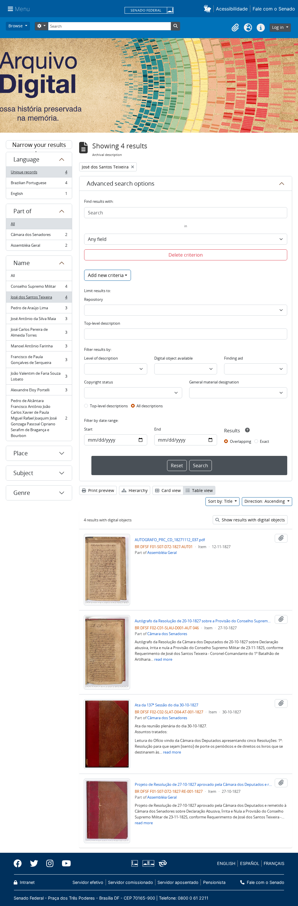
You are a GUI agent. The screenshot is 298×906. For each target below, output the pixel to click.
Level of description (101, 358)
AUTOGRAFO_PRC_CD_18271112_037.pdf (170, 539)
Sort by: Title (221, 501)
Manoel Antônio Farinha (38, 347)
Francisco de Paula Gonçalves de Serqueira (38, 359)
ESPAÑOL (249, 863)
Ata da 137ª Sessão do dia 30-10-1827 (166, 705)
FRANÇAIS (274, 863)
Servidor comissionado (130, 882)
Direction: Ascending (265, 501)
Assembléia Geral (38, 247)
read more (163, 659)
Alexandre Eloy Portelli (38, 391)
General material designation (214, 382)
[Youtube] (64, 863)
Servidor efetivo (87, 882)
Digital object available (173, 358)
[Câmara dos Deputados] (135, 863)
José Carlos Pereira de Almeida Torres (38, 332)
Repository (93, 299)
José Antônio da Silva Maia (38, 320)
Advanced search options (121, 183)
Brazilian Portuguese (38, 184)
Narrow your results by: (39, 145)
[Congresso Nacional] (148, 863)
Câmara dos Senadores (38, 236)
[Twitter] (34, 863)
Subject (23, 473)
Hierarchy (137, 490)
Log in (278, 27)
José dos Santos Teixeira (38, 298)
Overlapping (240, 441)
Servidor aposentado (177, 882)
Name (21, 263)
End (157, 429)
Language (26, 159)
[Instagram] (50, 863)
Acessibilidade (232, 9)
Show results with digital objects (253, 520)
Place (20, 453)
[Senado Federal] (149, 10)
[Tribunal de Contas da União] (162, 863)
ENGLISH (226, 863)
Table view (202, 490)
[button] (208, 9)
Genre (21, 493)
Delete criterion (185, 255)
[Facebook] (20, 863)
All (13, 223)
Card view (170, 490)
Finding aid (233, 358)
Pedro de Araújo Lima (38, 309)
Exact (264, 441)
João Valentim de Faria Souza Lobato (38, 376)
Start (88, 429)
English (38, 195)
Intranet (27, 882)
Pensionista (214, 882)
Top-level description (102, 323)
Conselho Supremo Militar (38, 288)
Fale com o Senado (274, 9)
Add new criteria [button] (106, 275)
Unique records (38, 173)
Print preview (100, 490)
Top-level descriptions (109, 405)
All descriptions (149, 405)
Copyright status (98, 382)
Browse (16, 26)
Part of (22, 211)
